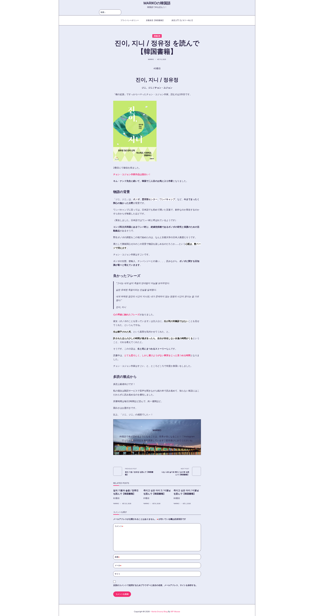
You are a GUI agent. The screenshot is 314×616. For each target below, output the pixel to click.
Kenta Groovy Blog (159, 611)
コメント (119, 526)
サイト (117, 573)
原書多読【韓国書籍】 (155, 20)
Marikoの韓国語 (157, 3)
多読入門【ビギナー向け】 (182, 20)
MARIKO (151, 59)
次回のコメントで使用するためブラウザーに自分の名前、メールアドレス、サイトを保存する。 (155, 585)
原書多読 (157, 36)
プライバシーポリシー (129, 20)
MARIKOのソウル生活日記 (161, 444)
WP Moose (175, 611)
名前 (117, 556)
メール (118, 565)
